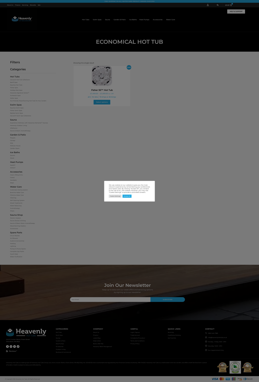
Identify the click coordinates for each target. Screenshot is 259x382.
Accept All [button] (127, 196)
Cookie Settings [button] (115, 196)
